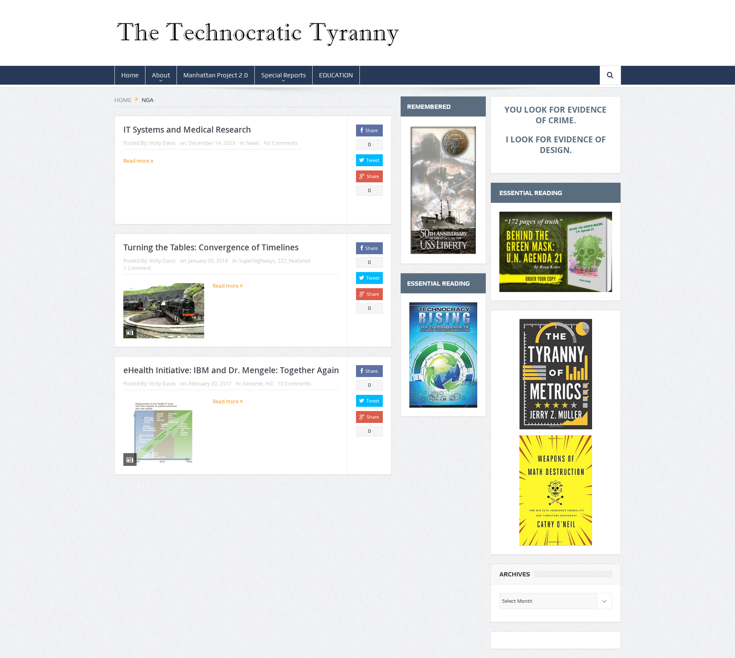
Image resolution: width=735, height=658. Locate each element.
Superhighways (257, 260)
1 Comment (137, 267)
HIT (269, 383)
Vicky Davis (162, 142)
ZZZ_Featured (294, 260)
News (252, 142)
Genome (252, 383)
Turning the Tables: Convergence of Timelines (211, 247)
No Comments (281, 142)
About (161, 75)
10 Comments (294, 383)
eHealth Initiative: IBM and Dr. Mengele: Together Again (231, 370)
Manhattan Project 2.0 (215, 75)
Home (130, 75)
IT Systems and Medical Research (187, 129)
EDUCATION (336, 75)
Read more (137, 160)
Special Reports (283, 75)
